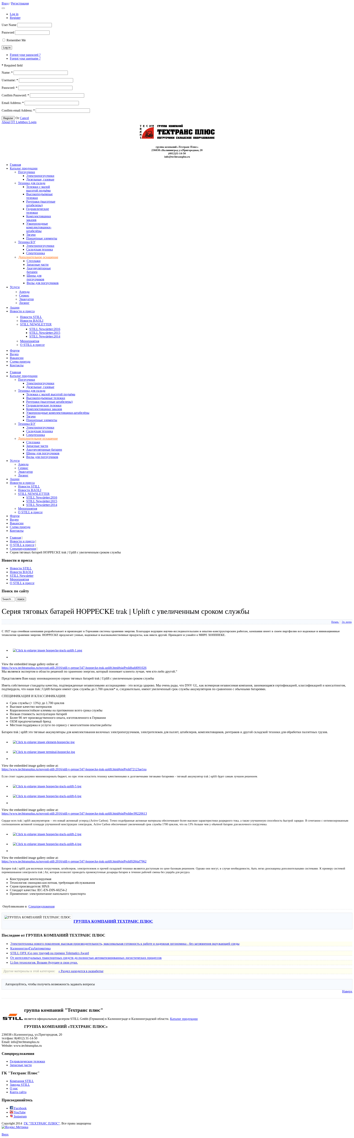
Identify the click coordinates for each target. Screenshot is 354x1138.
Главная (15, 537)
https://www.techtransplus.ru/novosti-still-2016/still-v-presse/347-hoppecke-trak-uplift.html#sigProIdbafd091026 (74, 667)
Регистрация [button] (20, 3)
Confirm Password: (15, 95)
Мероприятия (19, 579)
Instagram (20, 1116)
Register (15, 17)
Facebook (20, 1108)
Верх (5, 1134)
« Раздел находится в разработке (80, 971)
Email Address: (13, 103)
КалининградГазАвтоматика (30, 948)
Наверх (347, 991)
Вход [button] (5, 3)
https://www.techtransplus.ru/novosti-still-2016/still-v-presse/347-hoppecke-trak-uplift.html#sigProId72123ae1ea (74, 769)
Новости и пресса (22, 541)
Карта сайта (18, 1092)
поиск (20, 599)
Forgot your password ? (25, 54)
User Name (9, 25)
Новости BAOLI (21, 572)
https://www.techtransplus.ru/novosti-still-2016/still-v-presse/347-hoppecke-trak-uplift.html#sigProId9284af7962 (74, 861)
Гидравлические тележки (27, 1061)
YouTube (19, 1112)
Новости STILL (21, 568)
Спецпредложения (23, 548)
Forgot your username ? (25, 58)
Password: (9, 87)
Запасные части (21, 1065)
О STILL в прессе (22, 545)
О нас (14, 1088)
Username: (10, 80)
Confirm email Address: (18, 110)
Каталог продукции (184, 1019)
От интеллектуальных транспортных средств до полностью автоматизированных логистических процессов (86, 958)
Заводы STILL (20, 1084)
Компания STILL (22, 1081)
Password (8, 32)
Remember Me (16, 40)
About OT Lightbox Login (19, 122)
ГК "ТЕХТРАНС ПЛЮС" (42, 1123)
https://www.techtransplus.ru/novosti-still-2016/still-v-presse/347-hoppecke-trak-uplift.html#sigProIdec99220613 (74, 813)
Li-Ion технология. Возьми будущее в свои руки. (44, 962)
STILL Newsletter (21, 575)
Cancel (24, 118)
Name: (7, 72)
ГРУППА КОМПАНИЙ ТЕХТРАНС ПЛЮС (113, 921)
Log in (14, 14)
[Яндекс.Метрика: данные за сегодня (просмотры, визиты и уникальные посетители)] (15, 1127)
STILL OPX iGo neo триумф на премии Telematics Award (49, 953)
